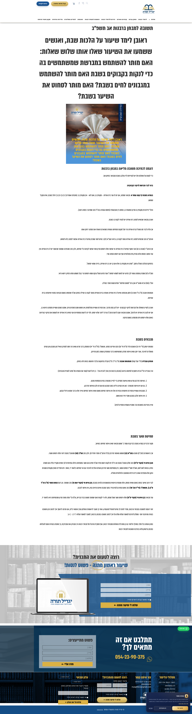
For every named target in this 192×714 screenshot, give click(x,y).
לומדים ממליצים (70, 19)
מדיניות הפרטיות (183, 704)
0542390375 (146, 684)
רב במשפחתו (170, 686)
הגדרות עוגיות (100, 710)
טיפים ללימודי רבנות (108, 19)
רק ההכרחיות (162, 708)
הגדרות (150, 708)
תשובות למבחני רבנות (92, 19)
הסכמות (80, 19)
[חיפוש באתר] (87, 3)
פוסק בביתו (132, 19)
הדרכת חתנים (170, 689)
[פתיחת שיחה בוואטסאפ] (183, 629)
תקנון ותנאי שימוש (44, 19)
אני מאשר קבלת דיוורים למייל (138, 600)
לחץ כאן (72, 514)
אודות (153, 19)
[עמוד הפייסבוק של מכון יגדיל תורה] (79, 3)
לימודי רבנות (142, 19)
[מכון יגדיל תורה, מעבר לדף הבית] (148, 9)
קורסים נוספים (122, 19)
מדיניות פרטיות (57, 19)
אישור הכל (180, 708)
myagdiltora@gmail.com (141, 687)
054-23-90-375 (130, 657)
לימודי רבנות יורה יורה (167, 682)
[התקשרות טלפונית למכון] (83, 3)
